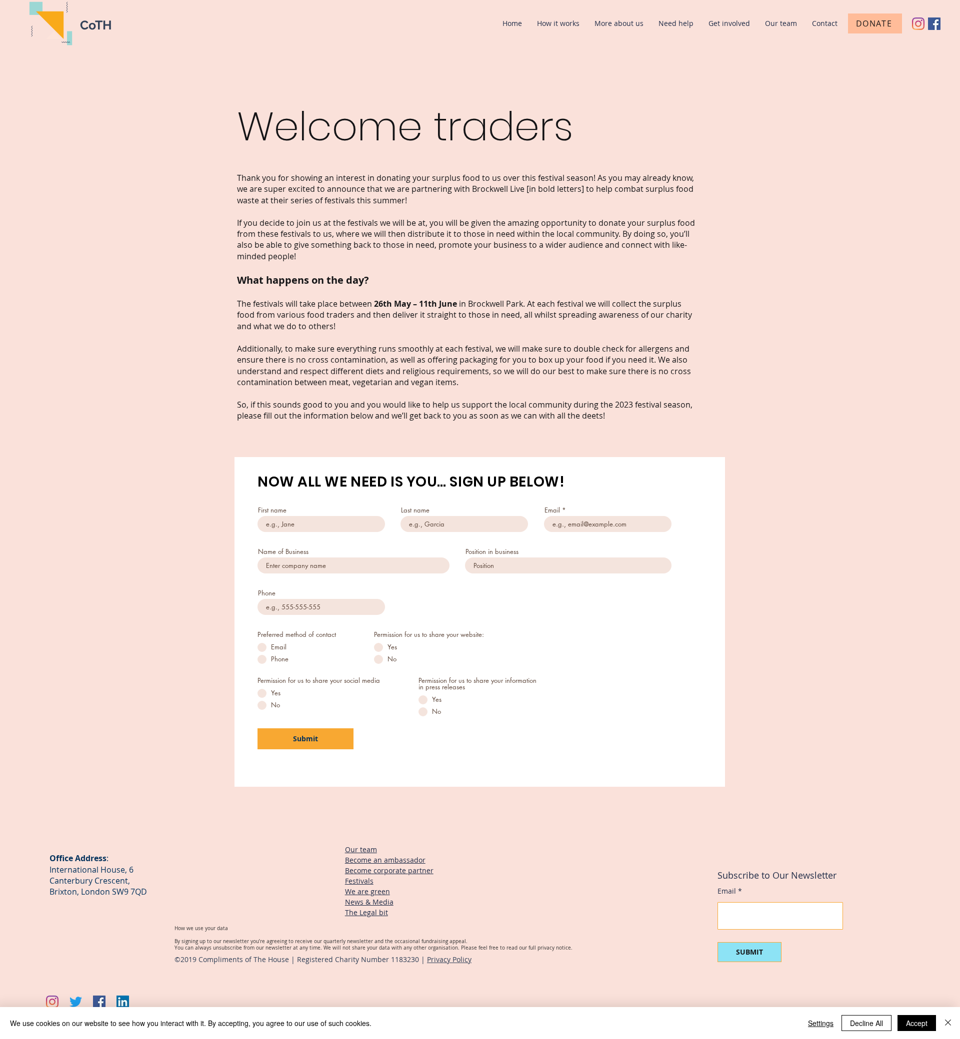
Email (552, 510)
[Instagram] (918, 23)
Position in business (492, 551)
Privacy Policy (449, 959)
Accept (917, 1023)
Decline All (866, 1023)
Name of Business (283, 551)
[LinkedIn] (122, 1002)
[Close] (948, 1023)
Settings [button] (821, 1023)
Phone (267, 593)
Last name (415, 510)
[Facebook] (934, 23)
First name (272, 510)
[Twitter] (76, 1002)
